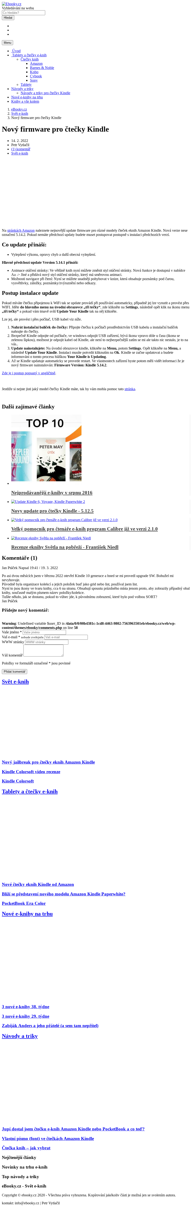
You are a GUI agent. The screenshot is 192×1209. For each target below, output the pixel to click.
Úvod (16, 51)
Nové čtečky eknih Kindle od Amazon (38, 884)
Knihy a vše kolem (25, 101)
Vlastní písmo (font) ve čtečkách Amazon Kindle (48, 1138)
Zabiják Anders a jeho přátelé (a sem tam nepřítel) (50, 1025)
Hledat (8, 17)
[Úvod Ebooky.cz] (11, 4)
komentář (20, 149)
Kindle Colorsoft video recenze (31, 771)
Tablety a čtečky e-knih (29, 55)
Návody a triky (22, 89)
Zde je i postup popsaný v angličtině (28, 373)
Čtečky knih (30, 59)
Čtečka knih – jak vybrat (26, 1147)
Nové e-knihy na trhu (27, 97)
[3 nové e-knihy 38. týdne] (59, 998)
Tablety (26, 85)
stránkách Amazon (21, 230)
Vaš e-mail (23, 637)
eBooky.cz (19, 109)
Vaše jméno (12, 632)
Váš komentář (12, 655)
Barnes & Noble (42, 68)
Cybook (36, 76)
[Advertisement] (96, 192)
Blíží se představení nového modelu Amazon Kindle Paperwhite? (64, 893)
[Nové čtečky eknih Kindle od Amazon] (59, 875)
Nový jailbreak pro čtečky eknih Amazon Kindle (48, 762)
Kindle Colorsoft (18, 781)
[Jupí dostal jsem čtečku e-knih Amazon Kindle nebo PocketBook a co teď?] (59, 1120)
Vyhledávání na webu (18, 8)
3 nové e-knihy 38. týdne (25, 1006)
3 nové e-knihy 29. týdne (25, 1016)
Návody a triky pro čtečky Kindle (45, 93)
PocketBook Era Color (24, 903)
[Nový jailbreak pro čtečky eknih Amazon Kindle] (59, 753)
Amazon (36, 63)
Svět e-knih (19, 153)
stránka (130, 389)
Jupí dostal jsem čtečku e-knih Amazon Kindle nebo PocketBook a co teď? (73, 1128)
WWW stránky (13, 642)
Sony (34, 80)
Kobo (34, 72)
